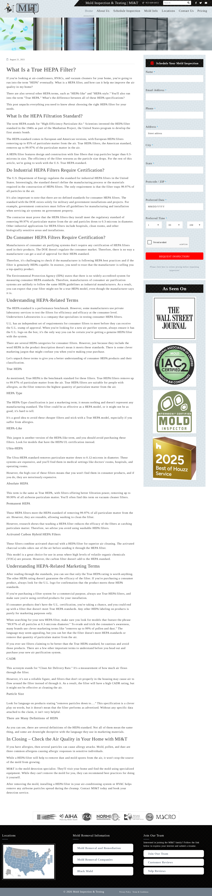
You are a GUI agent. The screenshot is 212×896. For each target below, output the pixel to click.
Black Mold (85, 871)
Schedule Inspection (126, 11)
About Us (103, 11)
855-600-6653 (152, 3)
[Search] (188, 3)
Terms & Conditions (140, 892)
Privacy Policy (125, 892)
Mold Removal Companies (95, 859)
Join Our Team (158, 853)
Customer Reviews (160, 862)
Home (89, 11)
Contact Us (186, 11)
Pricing (202, 11)
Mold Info (151, 11)
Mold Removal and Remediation (99, 848)
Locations (168, 11)
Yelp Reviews (157, 871)
